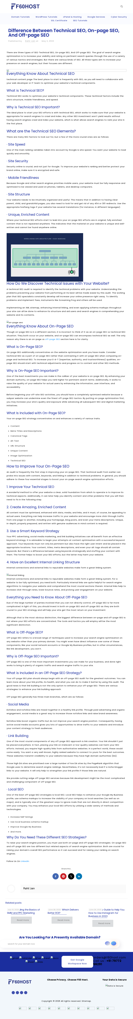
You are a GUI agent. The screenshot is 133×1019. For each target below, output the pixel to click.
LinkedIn (25, 861)
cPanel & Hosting (72, 16)
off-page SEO (52, 339)
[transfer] (107, 943)
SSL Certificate (59, 20)
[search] (113, 943)
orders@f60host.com (109, 957)
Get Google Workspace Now (77, 961)
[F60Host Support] (25, 6)
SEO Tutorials (80, 20)
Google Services (96, 16)
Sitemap (86, 1001)
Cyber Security (119, 16)
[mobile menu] (112, 6)
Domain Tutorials (20, 16)
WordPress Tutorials (46, 16)
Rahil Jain (30, 41)
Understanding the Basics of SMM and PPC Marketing (23, 911)
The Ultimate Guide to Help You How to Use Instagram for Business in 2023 (106, 913)
